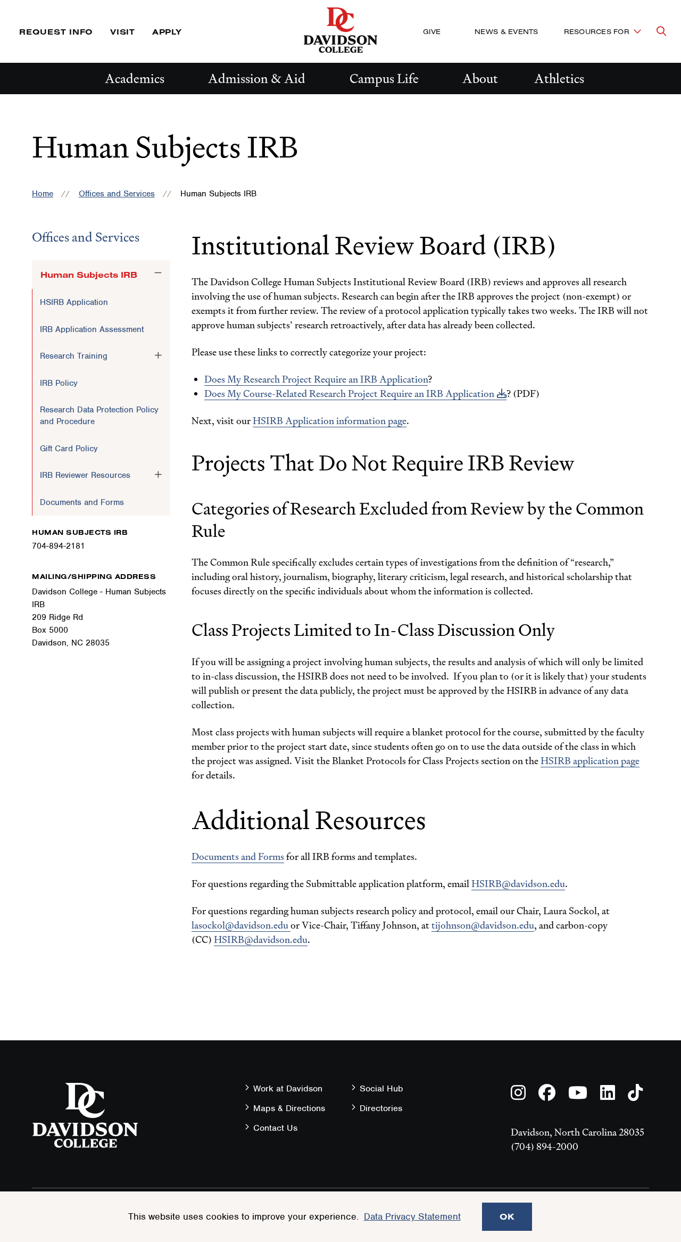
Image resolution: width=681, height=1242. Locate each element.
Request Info (56, 32)
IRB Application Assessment (92, 329)
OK (507, 1216)
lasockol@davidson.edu (240, 925)
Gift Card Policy (69, 448)
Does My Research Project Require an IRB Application (316, 379)
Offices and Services (117, 193)
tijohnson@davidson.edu (482, 925)
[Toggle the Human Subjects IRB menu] (158, 273)
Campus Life (384, 78)
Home (42, 193)
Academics (134, 78)
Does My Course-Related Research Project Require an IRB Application (349, 393)
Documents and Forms (82, 502)
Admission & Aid (256, 78)
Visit (122, 32)
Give (432, 31)
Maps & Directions (289, 1108)
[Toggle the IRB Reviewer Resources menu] (158, 474)
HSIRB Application (74, 302)
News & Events (506, 31)
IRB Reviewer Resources (85, 475)
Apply (167, 32)
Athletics (559, 78)
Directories (381, 1108)
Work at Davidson (287, 1088)
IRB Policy (59, 383)
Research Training (73, 356)
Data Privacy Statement (412, 1216)
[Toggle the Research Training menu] (158, 355)
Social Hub (381, 1088)
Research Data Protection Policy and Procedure (99, 415)
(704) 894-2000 (544, 1146)
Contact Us (275, 1127)
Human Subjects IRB (88, 274)
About (480, 78)
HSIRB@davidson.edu (518, 883)
